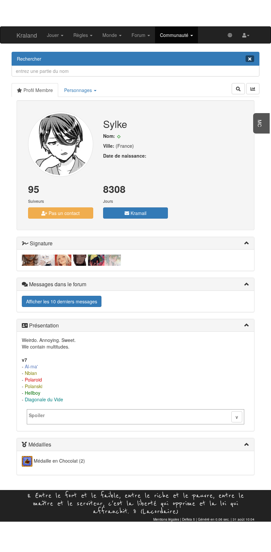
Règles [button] (81, 35)
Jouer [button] (53, 35)
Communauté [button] (175, 35)
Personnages (78, 90)
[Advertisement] (135, 12)
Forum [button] (139, 35)
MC (259, 123)
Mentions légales (166, 519)
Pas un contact (63, 213)
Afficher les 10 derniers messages (61, 301)
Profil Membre (37, 90)
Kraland (27, 35)
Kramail (137, 213)
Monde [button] (110, 35)
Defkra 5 (188, 519)
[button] (245, 35)
